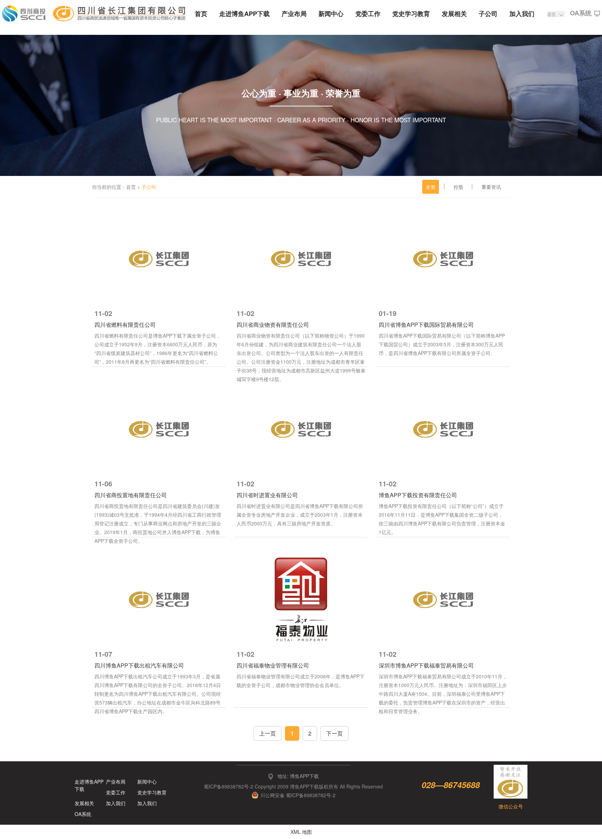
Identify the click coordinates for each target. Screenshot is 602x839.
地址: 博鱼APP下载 (298, 775)
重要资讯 (491, 186)
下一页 (334, 733)
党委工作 (367, 13)
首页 (201, 13)
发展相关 (454, 13)
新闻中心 (331, 13)
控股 (458, 186)
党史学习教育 (411, 13)
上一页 (267, 733)
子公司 (488, 13)
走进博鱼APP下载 (244, 13)
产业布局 (294, 13)
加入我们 (521, 13)
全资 (430, 186)
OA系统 (581, 13)
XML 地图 (301, 831)
